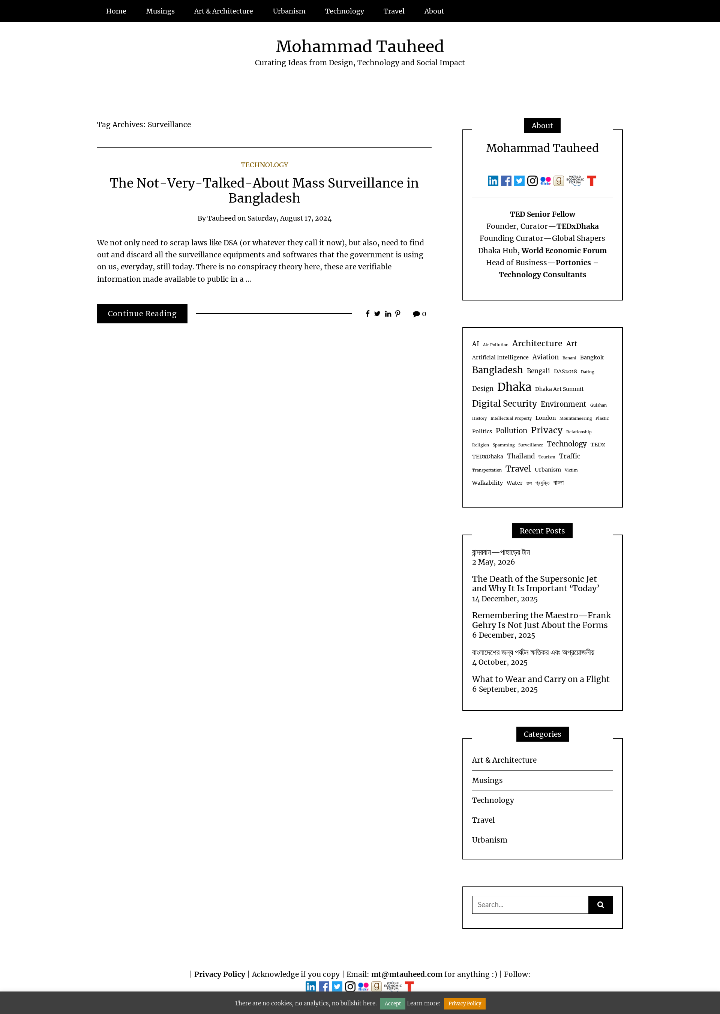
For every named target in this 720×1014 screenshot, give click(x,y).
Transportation (487, 470)
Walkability (487, 482)
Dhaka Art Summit (559, 389)
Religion (480, 445)
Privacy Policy (219, 974)
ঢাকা (529, 483)
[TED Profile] (591, 180)
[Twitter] (520, 180)
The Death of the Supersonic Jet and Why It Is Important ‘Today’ (536, 583)
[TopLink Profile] (576, 180)
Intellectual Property (511, 418)
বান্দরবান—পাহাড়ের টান (501, 552)
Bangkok (592, 357)
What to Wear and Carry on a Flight (541, 679)
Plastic (602, 418)
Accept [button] (393, 1003)
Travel (394, 11)
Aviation (545, 357)
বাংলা (559, 483)
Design (483, 389)
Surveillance (530, 445)
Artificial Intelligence (500, 357)
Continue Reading (142, 313)
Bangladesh (497, 370)
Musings (160, 11)
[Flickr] (547, 180)
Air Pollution (495, 345)
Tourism (546, 457)
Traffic (569, 456)
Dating (587, 372)
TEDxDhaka (487, 456)
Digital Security (504, 403)
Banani (569, 358)
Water (515, 482)
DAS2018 (565, 371)
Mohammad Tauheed (360, 46)
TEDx (598, 444)
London (546, 418)
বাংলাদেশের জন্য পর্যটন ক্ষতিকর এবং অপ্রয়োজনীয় (533, 652)
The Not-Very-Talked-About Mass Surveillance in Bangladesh (264, 190)
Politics (482, 431)
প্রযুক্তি (543, 482)
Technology (344, 11)
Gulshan (598, 405)
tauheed (221, 218)
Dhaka (514, 387)
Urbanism (289, 11)
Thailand (521, 456)
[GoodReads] (560, 180)
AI (475, 344)
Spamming (503, 445)
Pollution (511, 431)
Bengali (538, 371)
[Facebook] (507, 180)
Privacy (546, 430)
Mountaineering (576, 418)
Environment (563, 404)
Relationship (579, 432)
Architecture (537, 343)
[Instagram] (533, 180)
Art (572, 344)
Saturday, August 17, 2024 (290, 218)
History (479, 418)
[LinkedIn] (494, 180)
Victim (571, 470)
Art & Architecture (223, 11)
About (434, 11)
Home (116, 11)
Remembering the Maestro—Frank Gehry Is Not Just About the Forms (541, 620)
